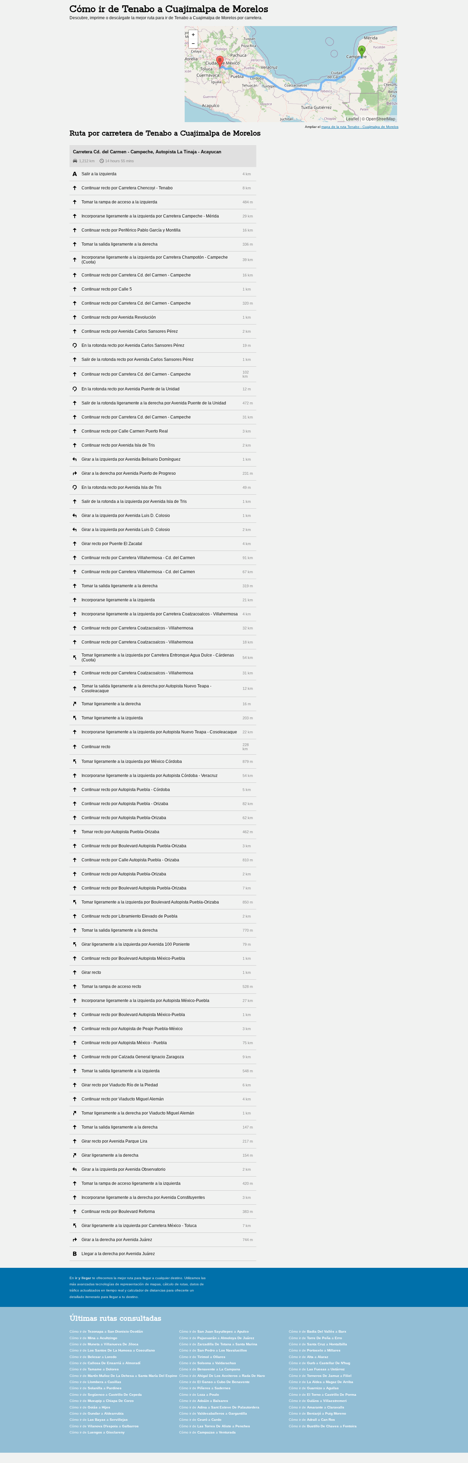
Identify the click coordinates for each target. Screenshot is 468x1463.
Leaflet (352, 118)
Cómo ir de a (106, 1331)
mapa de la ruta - (359, 127)
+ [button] (193, 34)
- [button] (193, 43)
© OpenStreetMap (378, 118)
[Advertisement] (127, 74)
